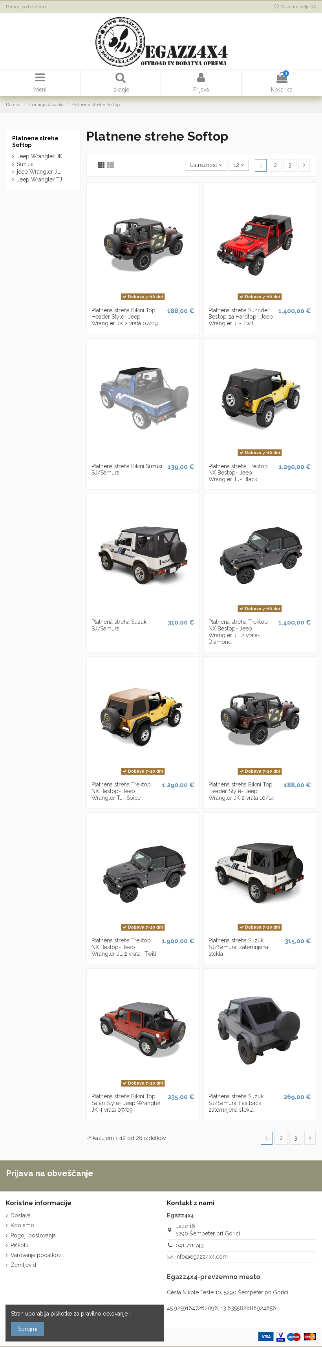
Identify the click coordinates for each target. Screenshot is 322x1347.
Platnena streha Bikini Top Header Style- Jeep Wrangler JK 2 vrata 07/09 (124, 317)
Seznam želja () (298, 6)
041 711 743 (190, 1245)
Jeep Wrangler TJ (39, 179)
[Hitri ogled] (153, 300)
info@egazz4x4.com (202, 1257)
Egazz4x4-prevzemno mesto (213, 1277)
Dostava (21, 1215)
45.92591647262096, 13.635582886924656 (221, 1308)
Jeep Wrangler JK (39, 156)
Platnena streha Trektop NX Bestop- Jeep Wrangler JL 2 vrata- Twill (123, 947)
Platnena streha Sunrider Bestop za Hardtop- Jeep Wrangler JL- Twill (241, 317)
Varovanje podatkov (36, 1255)
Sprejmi (27, 1329)
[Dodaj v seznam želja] (131, 300)
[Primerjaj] (142, 300)
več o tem (146, 1313)
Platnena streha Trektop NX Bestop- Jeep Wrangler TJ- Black (238, 473)
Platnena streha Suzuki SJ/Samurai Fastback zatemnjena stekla (237, 1103)
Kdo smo (22, 1225)
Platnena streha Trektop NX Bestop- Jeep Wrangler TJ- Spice (121, 791)
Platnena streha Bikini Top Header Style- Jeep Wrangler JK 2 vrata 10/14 (241, 791)
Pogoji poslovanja (33, 1235)
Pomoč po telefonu (26, 6)
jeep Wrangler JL (38, 172)
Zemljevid (23, 1265)
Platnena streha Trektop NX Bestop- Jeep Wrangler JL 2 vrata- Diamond (238, 632)
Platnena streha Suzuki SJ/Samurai (119, 625)
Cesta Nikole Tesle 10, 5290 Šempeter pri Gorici (227, 1292)
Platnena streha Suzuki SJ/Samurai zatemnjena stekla (238, 947)
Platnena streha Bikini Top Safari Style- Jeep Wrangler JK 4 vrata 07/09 (126, 1103)
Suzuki (25, 164)
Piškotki (20, 1245)
